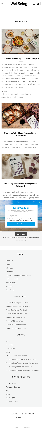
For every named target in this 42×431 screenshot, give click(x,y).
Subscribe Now (21, 224)
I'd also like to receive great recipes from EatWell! (20, 219)
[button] (20, 207)
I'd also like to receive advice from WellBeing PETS (21, 220)
